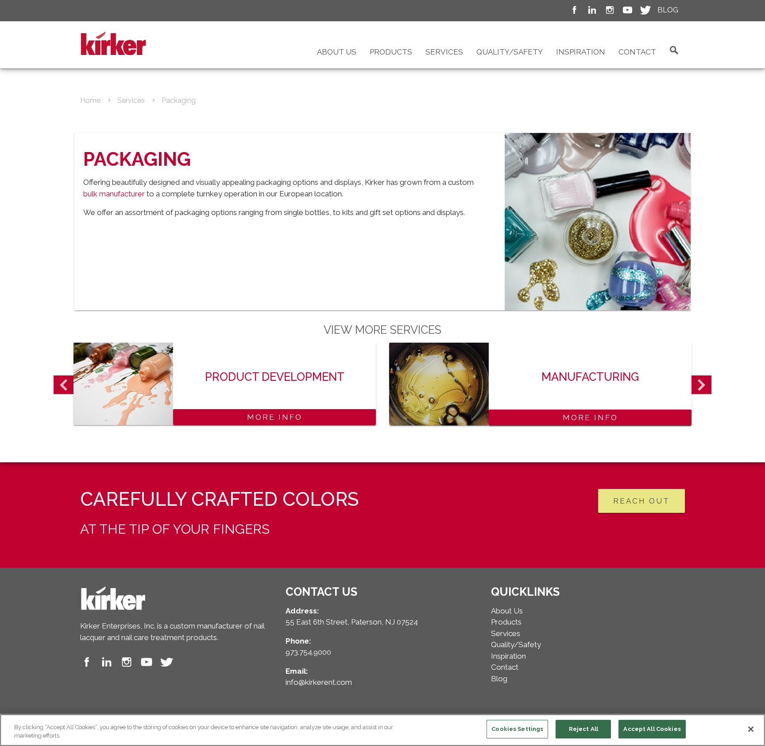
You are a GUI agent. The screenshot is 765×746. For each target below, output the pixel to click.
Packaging (179, 100)
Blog (499, 678)
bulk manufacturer (114, 193)
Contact (637, 51)
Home (90, 100)
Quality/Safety (509, 51)
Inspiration (580, 51)
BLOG (667, 9)
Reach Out (641, 500)
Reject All (583, 729)
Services (444, 51)
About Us (336, 51)
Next (701, 384)
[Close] (751, 729)
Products (391, 51)
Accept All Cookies (651, 729)
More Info (274, 417)
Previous (63, 384)
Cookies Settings (517, 729)
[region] (382, 730)
